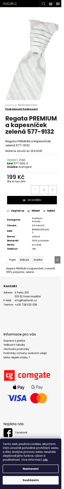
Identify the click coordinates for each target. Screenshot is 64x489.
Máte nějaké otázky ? (17, 357)
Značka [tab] (37, 260)
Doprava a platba (14, 340)
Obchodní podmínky (16, 349)
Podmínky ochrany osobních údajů (25, 353)
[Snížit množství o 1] (35, 189)
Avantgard (24, 167)
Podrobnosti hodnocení (21, 109)
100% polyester (40, 240)
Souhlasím (31, 480)
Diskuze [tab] (24, 260)
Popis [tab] (12, 260)
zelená (36, 236)
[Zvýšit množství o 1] (52, 189)
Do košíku (34, 200)
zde (45, 460)
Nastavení (31, 469)
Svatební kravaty (37, 220)
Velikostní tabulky (14, 345)
